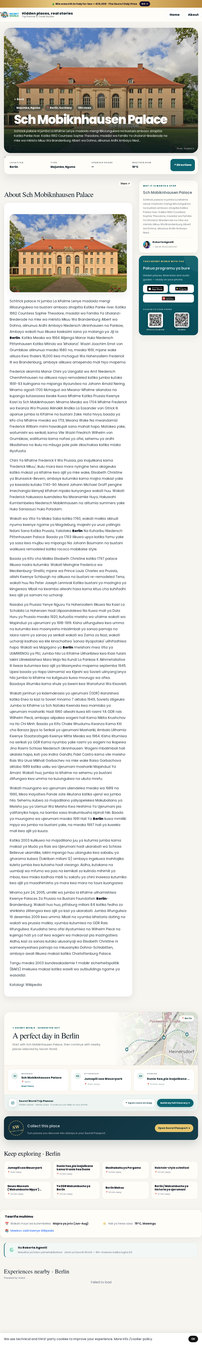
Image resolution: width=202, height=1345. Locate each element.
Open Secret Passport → (174, 1128)
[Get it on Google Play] (181, 289)
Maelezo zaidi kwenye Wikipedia (32, 1231)
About (193, 14)
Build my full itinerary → (175, 1102)
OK (193, 1339)
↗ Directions (183, 165)
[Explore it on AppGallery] (168, 298)
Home (175, 14)
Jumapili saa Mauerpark (103, 1079)
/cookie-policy (140, 1339)
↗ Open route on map (138, 1102)
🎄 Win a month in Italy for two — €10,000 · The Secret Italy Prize (100, 4)
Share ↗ (125, 183)
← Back (19, 99)
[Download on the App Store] (155, 289)
